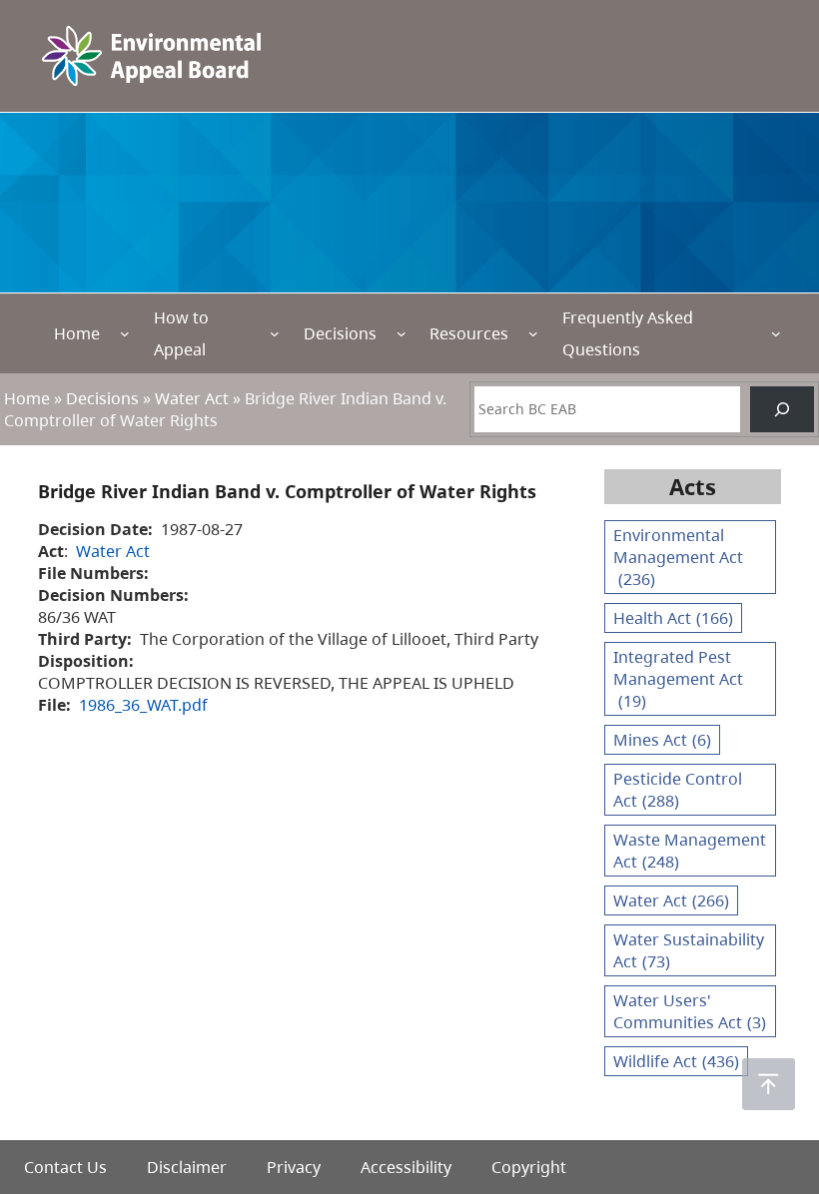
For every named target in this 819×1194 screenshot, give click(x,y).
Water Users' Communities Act (689, 1011)
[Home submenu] (125, 333)
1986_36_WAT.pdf (143, 705)
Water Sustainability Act (688, 950)
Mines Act (662, 740)
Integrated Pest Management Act (678, 679)
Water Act (192, 398)
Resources (468, 333)
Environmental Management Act (678, 557)
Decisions (340, 333)
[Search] (782, 409)
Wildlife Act (676, 1061)
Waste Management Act (689, 851)
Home (77, 333)
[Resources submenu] (533, 333)
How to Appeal (181, 333)
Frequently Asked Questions (627, 333)
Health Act (673, 618)
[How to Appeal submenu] (275, 333)
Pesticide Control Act (677, 790)
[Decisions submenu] (402, 333)
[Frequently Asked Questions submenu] (776, 333)
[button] (768, 1084)
